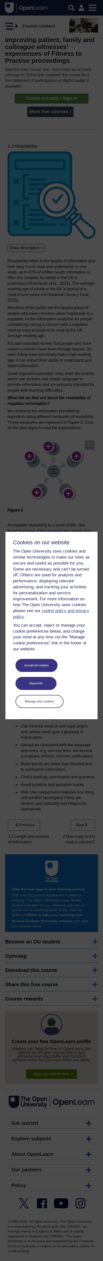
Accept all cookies (36, 665)
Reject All (36, 683)
